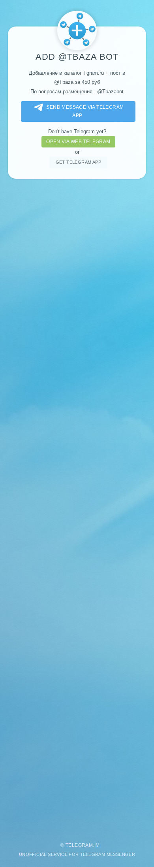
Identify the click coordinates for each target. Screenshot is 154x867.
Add (47, 57)
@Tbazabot (110, 91)
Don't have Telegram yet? (77, 131)
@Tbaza (77, 57)
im (97, 845)
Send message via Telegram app (85, 111)
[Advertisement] (77, 506)
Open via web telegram (78, 141)
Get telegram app (78, 162)
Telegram (79, 845)
